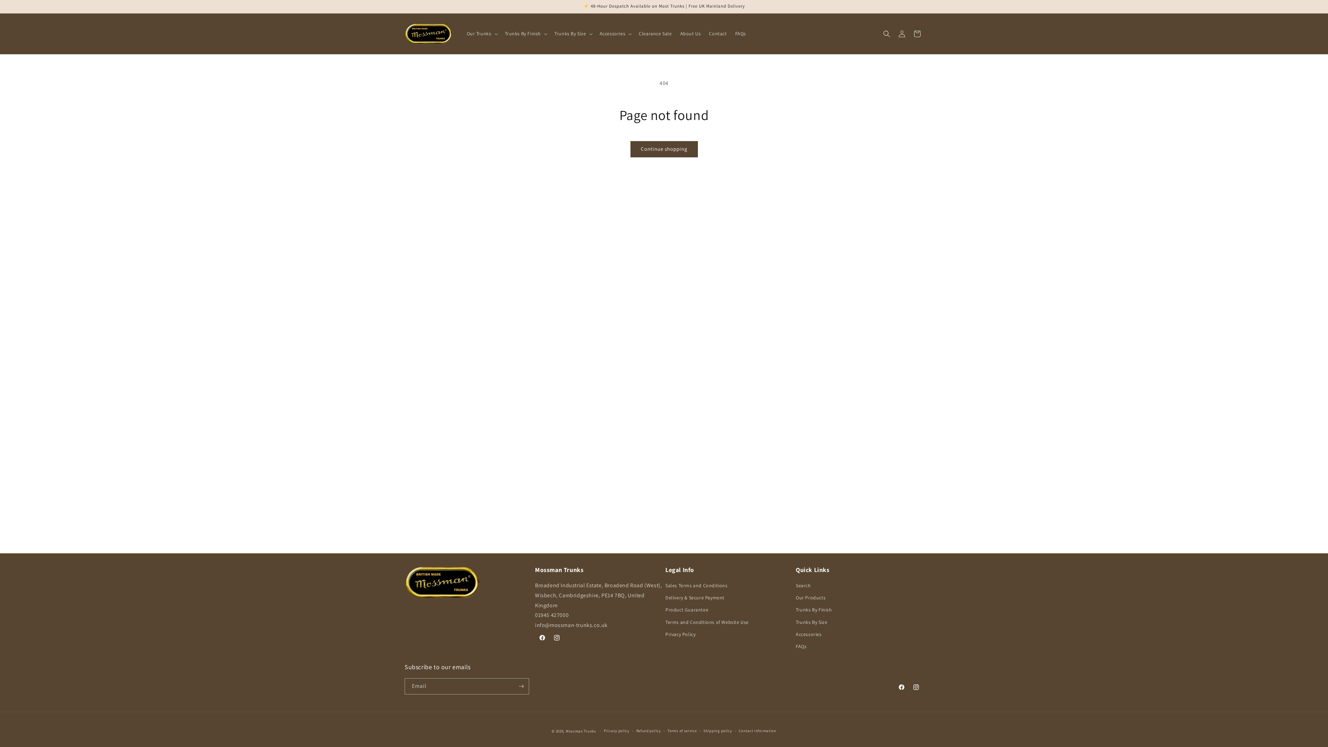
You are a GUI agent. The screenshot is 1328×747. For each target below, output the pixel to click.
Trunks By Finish (814, 610)
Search (803, 585)
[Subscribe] (521, 686)
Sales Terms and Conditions (696, 585)
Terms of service (682, 730)
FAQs (801, 646)
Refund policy (648, 730)
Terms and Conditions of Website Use (707, 622)
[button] (482, 33)
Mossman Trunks (581, 731)
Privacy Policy (680, 634)
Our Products (811, 597)
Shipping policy (717, 730)
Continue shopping (664, 149)
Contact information (757, 730)
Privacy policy (616, 730)
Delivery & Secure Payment (695, 597)
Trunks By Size (811, 622)
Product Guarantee (686, 610)
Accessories (809, 634)
